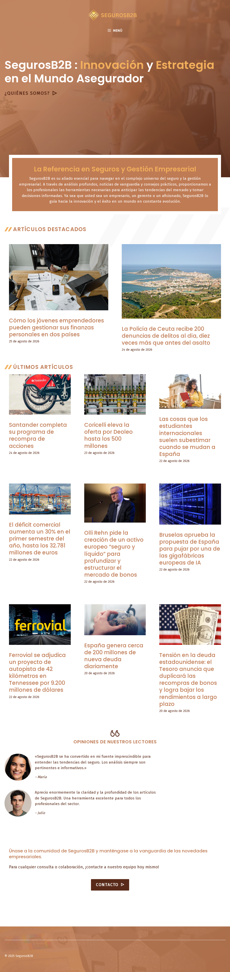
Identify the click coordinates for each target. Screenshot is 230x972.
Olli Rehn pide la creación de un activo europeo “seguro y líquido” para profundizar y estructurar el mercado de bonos (114, 553)
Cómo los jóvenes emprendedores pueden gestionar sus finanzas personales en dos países (56, 327)
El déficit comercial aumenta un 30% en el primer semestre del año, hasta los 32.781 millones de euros (39, 538)
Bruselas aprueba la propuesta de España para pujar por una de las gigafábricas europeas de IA (189, 549)
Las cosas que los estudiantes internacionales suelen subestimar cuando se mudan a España (187, 436)
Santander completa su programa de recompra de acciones (38, 435)
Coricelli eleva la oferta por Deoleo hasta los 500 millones (108, 435)
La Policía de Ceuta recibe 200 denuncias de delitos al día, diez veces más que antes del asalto (166, 335)
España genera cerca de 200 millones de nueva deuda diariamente (113, 656)
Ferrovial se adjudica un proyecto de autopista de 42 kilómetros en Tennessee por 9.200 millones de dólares (37, 672)
